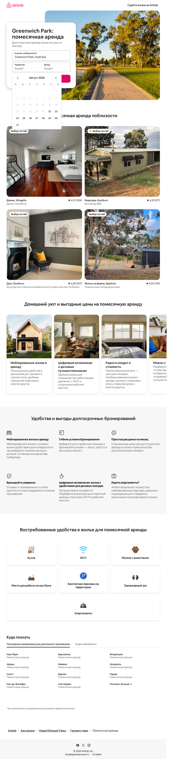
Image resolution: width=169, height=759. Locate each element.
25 (24, 118)
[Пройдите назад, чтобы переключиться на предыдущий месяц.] (18, 78)
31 (17, 124)
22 (49, 111)
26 (30, 118)
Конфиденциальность (77, 754)
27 (36, 118)
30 (56, 118)
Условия (96, 754)
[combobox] (41, 57)
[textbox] (27, 68)
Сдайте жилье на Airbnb (142, 5)
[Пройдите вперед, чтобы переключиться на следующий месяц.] (56, 78)
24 (17, 118)
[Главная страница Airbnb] (15, 5)
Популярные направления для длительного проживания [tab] (38, 644)
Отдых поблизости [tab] (85, 644)
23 (56, 111)
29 (49, 118)
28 (43, 118)
